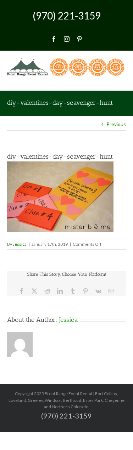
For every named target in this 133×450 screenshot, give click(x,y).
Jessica (20, 244)
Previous (116, 124)
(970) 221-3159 (67, 16)
